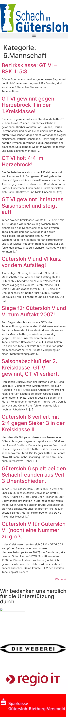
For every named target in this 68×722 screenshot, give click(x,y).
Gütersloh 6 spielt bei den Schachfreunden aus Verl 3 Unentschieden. (34, 474)
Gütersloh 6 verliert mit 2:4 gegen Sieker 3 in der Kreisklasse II (33, 423)
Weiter (60, 579)
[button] (34, 35)
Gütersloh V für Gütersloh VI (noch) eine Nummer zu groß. (34, 530)
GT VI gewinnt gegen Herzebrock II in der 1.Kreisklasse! (28, 104)
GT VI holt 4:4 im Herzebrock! (22, 161)
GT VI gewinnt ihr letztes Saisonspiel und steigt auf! (32, 205)
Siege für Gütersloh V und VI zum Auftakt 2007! (34, 311)
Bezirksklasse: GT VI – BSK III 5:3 (29, 68)
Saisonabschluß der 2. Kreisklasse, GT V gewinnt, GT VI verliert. (30, 367)
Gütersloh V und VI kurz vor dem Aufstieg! (31, 262)
